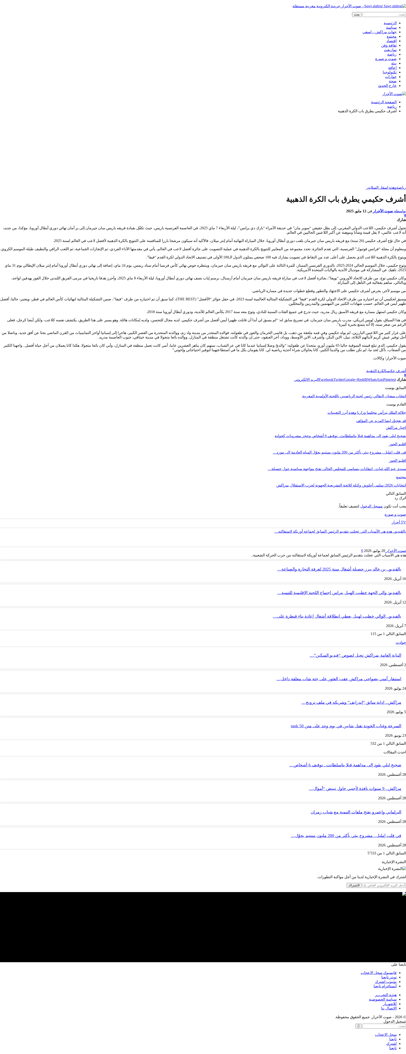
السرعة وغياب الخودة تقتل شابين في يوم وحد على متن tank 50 (346, 726)
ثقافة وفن (389, 45)
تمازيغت (390, 50)
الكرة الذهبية (376, 371)
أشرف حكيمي (396, 371)
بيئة (394, 63)
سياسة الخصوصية (383, 999)
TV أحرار (399, 522)
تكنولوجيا (390, 72)
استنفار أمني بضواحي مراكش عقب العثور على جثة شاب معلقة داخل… (339, 678)
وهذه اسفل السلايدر (381, 187)
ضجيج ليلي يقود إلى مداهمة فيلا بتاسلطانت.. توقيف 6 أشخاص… (345, 765)
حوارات (391, 77)
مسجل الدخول (371, 506)
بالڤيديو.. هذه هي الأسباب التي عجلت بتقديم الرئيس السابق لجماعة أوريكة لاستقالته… (340, 531)
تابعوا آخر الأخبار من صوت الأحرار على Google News (365, 366)
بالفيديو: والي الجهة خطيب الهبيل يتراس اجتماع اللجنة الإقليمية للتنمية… (339, 592)
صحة (393, 81)
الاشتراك (354, 885)
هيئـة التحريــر (386, 995)
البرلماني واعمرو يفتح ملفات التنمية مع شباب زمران (356, 812)
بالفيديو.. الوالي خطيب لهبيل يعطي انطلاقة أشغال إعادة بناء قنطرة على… (337, 616)
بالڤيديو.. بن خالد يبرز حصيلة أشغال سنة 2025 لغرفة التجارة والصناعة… (339, 569)
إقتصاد (391, 41)
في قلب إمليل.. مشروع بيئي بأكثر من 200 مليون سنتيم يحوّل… (346, 835)
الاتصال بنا (389, 1008)
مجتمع (392, 36)
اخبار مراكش (396, 428)
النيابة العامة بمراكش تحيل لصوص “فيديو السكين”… (355, 655)
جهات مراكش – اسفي (380, 32)
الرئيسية (390, 23)
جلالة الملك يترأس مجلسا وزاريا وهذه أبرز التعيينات (367, 412)
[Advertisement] (203, 150)
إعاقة (392, 68)
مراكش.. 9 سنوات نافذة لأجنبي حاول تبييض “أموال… (355, 788)
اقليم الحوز (397, 444)
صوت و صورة (386, 59)
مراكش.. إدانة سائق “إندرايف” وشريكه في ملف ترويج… (351, 702)
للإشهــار (390, 1004)
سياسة (391, 27)
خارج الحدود (387, 86)
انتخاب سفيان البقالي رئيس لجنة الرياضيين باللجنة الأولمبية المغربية (354, 396)
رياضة (392, 54)
